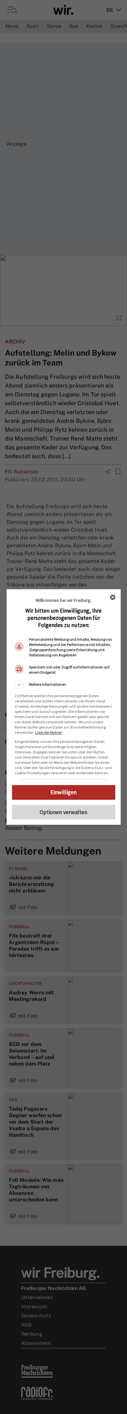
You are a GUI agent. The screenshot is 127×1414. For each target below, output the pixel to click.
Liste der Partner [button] (48, 732)
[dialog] (64, 707)
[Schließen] (112, 597)
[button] (64, 684)
